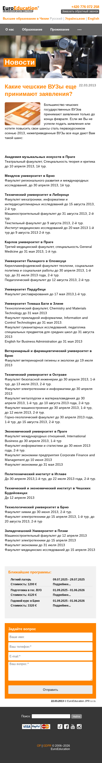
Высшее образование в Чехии (26, 18)
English (93, 18)
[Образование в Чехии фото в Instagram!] (79, 728)
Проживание (59, 29)
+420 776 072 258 (85, 7)
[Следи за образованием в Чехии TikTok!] (60, 728)
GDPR (47, 745)
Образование (32, 29)
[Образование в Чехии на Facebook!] (66, 728)
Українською (75, 18)
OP (39, 745)
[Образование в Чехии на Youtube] (72, 728)
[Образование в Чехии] (21, 12)
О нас (9, 29)
